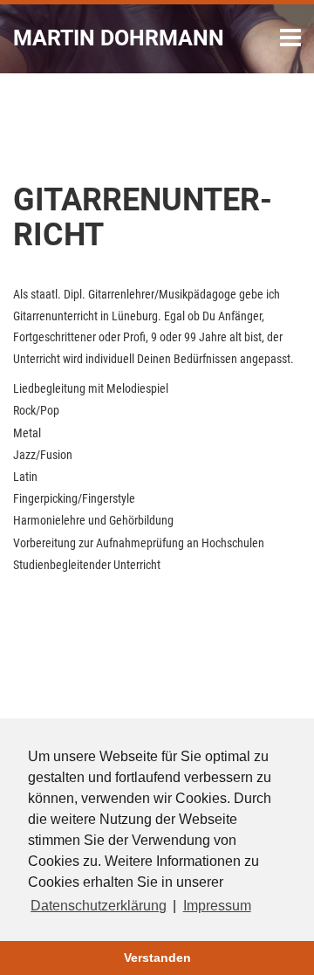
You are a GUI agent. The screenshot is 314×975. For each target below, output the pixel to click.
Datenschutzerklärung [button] (99, 905)
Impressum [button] (217, 905)
